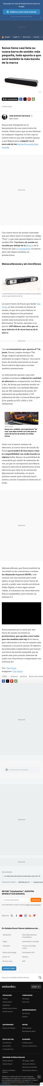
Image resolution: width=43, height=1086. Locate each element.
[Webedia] (9, 988)
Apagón (7, 37)
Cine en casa (7, 961)
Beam (29, 245)
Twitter (25, 99)
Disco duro (27, 37)
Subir (34, 987)
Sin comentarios (11, 99)
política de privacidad (33, 905)
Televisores (7, 935)
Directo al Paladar (9, 1028)
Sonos (24, 676)
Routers (25, 957)
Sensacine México (28, 1064)
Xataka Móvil (7, 1002)
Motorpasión (26, 1028)
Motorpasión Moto (29, 1031)
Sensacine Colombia (29, 1067)
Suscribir (36, 900)
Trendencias (7, 1043)
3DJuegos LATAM (28, 1061)
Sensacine (26, 1013)
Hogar (5, 941)
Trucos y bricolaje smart (29, 947)
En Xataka (10, 426)
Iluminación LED (28, 952)
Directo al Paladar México (9, 1071)
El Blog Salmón (27, 1043)
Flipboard (29, 99)
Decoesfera (7, 1046)
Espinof (25, 1016)
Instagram (25, 915)
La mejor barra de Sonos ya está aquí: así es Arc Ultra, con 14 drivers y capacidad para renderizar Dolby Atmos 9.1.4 (22, 876)
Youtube (21, 915)
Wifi (23, 961)
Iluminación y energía (30, 941)
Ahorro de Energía (9, 952)
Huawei (36, 37)
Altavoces (14, 676)
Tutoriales (6, 946)
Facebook (20, 99)
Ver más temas (9, 968)
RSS (30, 915)
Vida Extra (25, 1002)
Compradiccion (8, 1049)
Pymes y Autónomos (29, 1046)
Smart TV (6, 957)
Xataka (5, 999)
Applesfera (6, 1005)
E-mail (33, 99)
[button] (20, 115)
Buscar (40, 977)
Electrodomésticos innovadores (29, 936)
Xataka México (8, 1061)
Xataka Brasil (7, 1064)
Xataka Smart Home (10, 1008)
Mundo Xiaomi (8, 1011)
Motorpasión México (29, 1070)
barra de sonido (37, 676)
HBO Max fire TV (24, 882)
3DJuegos (25, 999)
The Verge (11, 668)
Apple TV (16, 37)
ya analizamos (23, 248)
